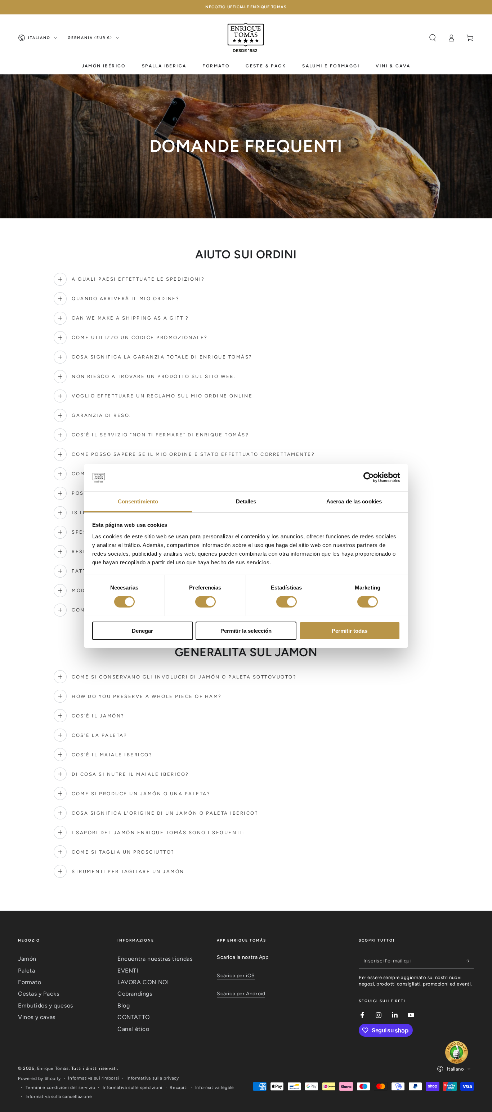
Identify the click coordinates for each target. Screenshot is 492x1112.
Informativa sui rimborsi (93, 1078)
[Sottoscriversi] (470, 961)
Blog (123, 1005)
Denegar (142, 631)
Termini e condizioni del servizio (60, 1087)
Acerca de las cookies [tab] (354, 501)
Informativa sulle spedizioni (132, 1087)
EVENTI (127, 970)
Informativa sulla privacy (152, 1078)
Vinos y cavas (36, 1017)
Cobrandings (134, 993)
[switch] (205, 602)
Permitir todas (349, 631)
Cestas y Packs (38, 993)
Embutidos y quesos (45, 1005)
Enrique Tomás (53, 1068)
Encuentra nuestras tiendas (155, 958)
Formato (29, 982)
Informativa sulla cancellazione (59, 1096)
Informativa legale (214, 1087)
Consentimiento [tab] (138, 501)
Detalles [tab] (246, 501)
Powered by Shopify (39, 1078)
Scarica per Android (241, 994)
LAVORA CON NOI (143, 982)
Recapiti (179, 1087)
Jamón (27, 958)
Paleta (26, 970)
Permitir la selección (246, 631)
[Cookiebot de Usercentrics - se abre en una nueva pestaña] (368, 477)
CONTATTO (133, 1017)
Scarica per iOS (236, 976)
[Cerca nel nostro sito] (432, 38)
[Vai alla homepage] (246, 38)
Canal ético (133, 1029)
